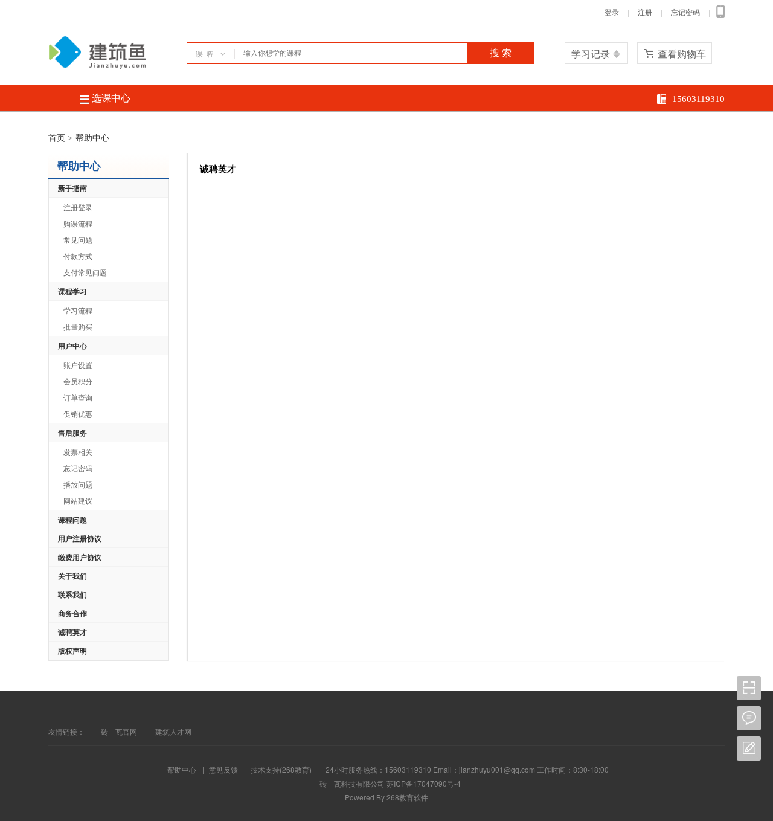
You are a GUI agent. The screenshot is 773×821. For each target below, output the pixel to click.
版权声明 (72, 650)
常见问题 (77, 239)
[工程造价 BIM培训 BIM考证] (97, 65)
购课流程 (77, 223)
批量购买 (77, 326)
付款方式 (77, 256)
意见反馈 (223, 769)
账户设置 (77, 364)
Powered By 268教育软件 (386, 797)
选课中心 (109, 98)
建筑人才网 (173, 731)
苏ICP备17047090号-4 (423, 783)
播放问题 (77, 484)
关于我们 (72, 575)
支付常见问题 (85, 272)
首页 (56, 138)
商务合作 (72, 613)
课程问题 (72, 519)
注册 (645, 12)
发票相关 (77, 451)
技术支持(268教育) (281, 769)
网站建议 (77, 500)
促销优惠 (77, 413)
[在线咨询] (749, 711)
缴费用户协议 (79, 557)
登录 (612, 12)
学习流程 (77, 310)
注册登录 (77, 207)
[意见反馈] (749, 741)
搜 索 (501, 53)
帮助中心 (181, 769)
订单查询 (77, 397)
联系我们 (72, 594)
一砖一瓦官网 (115, 731)
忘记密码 (685, 12)
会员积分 (77, 381)
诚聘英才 (72, 631)
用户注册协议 (79, 538)
